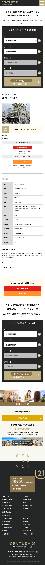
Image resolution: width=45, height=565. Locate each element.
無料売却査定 (6, 524)
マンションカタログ (8, 518)
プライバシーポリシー (29, 534)
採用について (27, 524)
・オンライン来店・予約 (19, 485)
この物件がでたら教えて (22, 147)
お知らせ (25, 518)
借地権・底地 (27, 499)
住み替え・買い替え (8, 499)
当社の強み (5, 531)
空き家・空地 (6, 515)
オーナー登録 (22, 162)
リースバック (6, 502)
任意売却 (25, 509)
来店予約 (25, 527)
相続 (24, 502)
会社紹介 (25, 521)
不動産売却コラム (7, 527)
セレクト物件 (6, 521)
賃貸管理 (25, 496)
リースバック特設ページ (9, 505)
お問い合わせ (22, 418)
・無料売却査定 (16, 489)
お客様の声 (5, 534)
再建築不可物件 (27, 505)
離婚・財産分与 (6, 512)
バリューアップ (6, 509)
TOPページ (5, 496)
